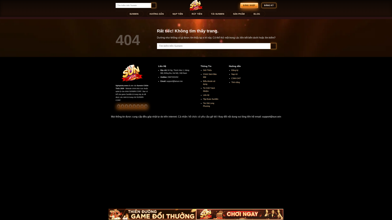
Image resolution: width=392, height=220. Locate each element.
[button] (196, 117)
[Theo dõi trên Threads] (122, 106)
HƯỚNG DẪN (157, 14)
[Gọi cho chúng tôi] (130, 106)
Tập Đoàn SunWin (210, 99)
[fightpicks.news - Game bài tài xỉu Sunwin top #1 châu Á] (196, 5)
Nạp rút (234, 74)
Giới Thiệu (207, 70)
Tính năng (235, 82)
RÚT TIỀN (197, 14)
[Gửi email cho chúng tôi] (126, 106)
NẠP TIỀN (178, 14)
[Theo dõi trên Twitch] (146, 106)
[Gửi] (153, 5)
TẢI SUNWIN (217, 14)
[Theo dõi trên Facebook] (118, 106)
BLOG (257, 14)
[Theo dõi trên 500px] (142, 106)
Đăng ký (234, 70)
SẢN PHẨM (239, 14)
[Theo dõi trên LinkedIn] (138, 106)
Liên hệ (206, 95)
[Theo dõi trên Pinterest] (134, 106)
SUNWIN (134, 14)
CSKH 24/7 (236, 78)
